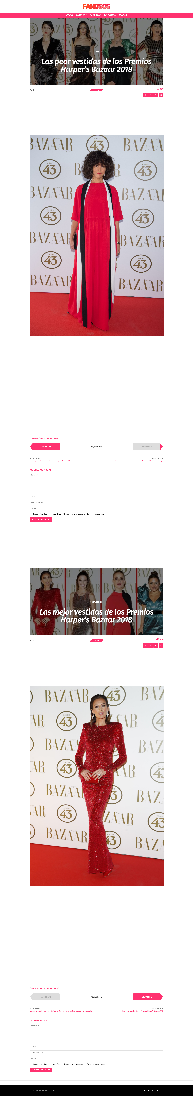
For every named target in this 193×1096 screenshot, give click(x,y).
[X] (150, 95)
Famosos (96, 90)
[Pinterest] (155, 95)
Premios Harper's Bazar (49, 438)
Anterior (46, 446)
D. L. (34, 90)
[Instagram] (148, 1090)
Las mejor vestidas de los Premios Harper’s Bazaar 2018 (50, 461)
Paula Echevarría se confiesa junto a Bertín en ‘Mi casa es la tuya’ (139, 461)
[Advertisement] (96, 118)
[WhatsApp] (161, 95)
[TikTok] (153, 1090)
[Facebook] (145, 95)
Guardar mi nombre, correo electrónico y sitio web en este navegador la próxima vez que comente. (69, 514)
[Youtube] (161, 1090)
